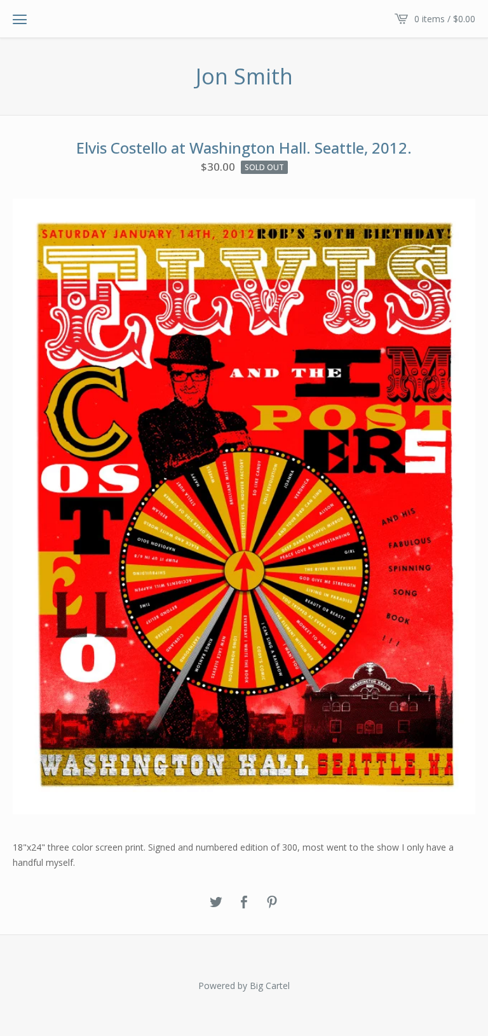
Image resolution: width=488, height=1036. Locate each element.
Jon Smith (244, 76)
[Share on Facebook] (244, 903)
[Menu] (20, 19)
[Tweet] (216, 903)
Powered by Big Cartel (244, 986)
